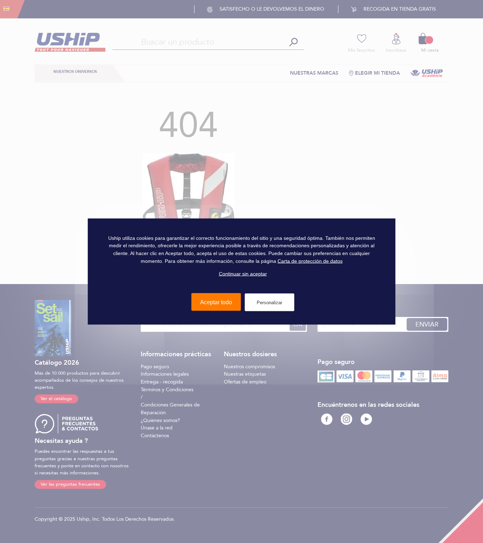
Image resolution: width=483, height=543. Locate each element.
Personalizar (269, 302)
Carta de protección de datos (310, 261)
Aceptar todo (216, 302)
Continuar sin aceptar (243, 274)
